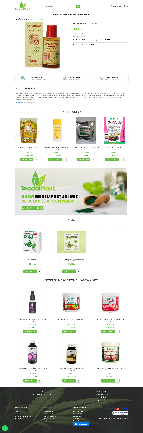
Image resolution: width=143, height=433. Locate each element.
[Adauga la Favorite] (36, 159)
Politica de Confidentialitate (23, 416)
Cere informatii (98, 45)
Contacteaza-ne (82, 424)
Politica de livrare (20, 418)
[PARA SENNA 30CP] (32, 242)
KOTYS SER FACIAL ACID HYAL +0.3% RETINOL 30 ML (32, 320)
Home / (17, 19)
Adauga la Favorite (81, 45)
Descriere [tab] (19, 89)
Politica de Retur (49, 414)
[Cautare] (78, 6)
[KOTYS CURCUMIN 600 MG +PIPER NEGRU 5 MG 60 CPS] (71, 351)
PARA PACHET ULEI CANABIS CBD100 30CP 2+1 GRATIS (71, 260)
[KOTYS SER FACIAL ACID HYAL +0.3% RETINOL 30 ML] (32, 302)
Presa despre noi (84, 15)
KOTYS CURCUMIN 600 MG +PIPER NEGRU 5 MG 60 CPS (72, 370)
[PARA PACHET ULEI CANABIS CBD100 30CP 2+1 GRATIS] (71, 242)
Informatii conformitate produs (25, 102)
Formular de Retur (49, 418)
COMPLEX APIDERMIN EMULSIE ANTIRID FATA (57, 148)
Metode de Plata (49, 412)
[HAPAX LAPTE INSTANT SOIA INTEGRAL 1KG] (86, 130)
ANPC (45, 421)
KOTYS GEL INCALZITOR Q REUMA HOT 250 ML (110, 320)
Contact (17, 421)
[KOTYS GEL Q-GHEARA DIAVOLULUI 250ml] (110, 351)
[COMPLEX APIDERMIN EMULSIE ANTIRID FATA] (57, 130)
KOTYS (33, 367)
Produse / (23, 19)
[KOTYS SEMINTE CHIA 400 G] (114, 130)
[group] (42, 46)
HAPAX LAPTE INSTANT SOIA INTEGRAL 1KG (85, 148)
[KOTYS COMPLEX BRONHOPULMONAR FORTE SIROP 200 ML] (32, 351)
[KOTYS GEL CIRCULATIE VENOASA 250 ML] (71, 302)
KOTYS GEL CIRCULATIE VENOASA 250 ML (71, 319)
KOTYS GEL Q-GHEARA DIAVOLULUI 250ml (110, 369)
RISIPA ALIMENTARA (69, 15)
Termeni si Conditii (20, 414)
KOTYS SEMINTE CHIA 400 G (114, 148)
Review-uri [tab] (30, 88)
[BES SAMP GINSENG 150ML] (42, 46)
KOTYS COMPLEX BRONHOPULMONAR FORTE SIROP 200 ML (32, 370)
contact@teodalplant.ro (101, 400)
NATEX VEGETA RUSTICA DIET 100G (29, 148)
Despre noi (18, 412)
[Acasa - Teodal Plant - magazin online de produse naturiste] (27, 6)
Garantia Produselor (50, 416)
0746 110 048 (101, 397)
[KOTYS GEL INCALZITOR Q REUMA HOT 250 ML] (110, 302)
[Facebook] (43, 398)
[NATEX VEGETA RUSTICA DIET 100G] (29, 130)
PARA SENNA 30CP (32, 259)
